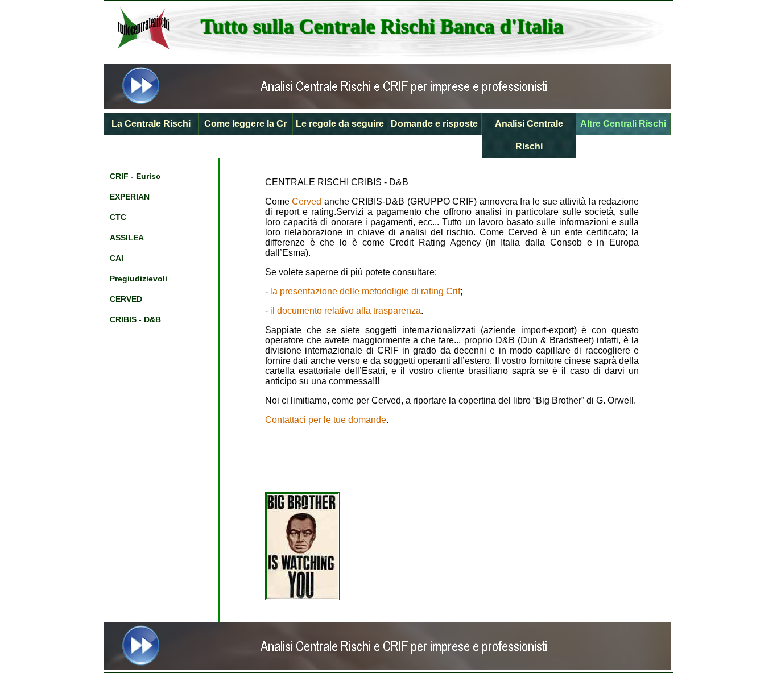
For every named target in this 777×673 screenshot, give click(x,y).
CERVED (126, 299)
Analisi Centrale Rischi (529, 135)
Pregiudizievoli (138, 278)
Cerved (306, 201)
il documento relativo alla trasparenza (345, 310)
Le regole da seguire (340, 123)
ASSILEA (127, 237)
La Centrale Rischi (151, 123)
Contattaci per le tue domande (325, 420)
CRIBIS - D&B (135, 319)
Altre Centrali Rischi (623, 123)
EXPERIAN (130, 196)
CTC (118, 217)
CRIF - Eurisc (135, 176)
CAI (116, 258)
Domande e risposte (434, 123)
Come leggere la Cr (245, 123)
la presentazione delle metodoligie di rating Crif (365, 291)
